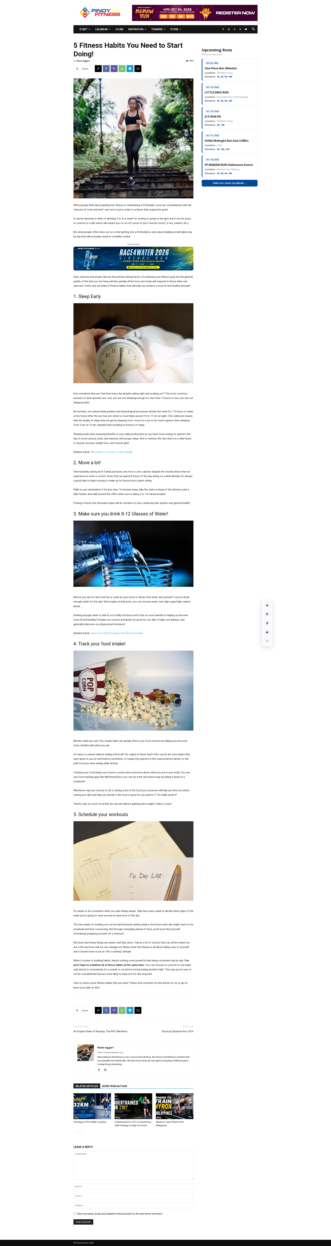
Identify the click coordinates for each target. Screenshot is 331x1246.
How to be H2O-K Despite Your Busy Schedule (117, 633)
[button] (253, 29)
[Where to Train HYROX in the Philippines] (174, 1106)
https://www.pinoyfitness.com (110, 1052)
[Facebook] (223, 29)
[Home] (267, 605)
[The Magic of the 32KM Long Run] (92, 1106)
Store (174, 29)
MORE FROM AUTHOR (114, 1086)
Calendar (101, 29)
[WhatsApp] (122, 68)
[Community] (267, 632)
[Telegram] (130, 68)
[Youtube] (245, 29)
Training (157, 29)
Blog (76, 1117)
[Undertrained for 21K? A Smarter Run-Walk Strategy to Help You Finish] (133, 1106)
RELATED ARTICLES (87, 1086)
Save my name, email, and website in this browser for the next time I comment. (120, 1213)
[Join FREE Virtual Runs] (267, 623)
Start (83, 29)
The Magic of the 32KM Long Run (89, 1122)
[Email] (137, 68)
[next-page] (81, 1132)
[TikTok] (234, 29)
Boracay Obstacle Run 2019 (177, 1031)
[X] (240, 29)
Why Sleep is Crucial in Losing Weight (112, 452)
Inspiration (135, 29)
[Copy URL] (98, 68)
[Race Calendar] (267, 614)
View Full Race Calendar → (230, 183)
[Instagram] (228, 29)
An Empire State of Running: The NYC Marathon (100, 1031)
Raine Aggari (83, 60)
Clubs (119, 29)
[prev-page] (75, 1132)
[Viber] (114, 68)
